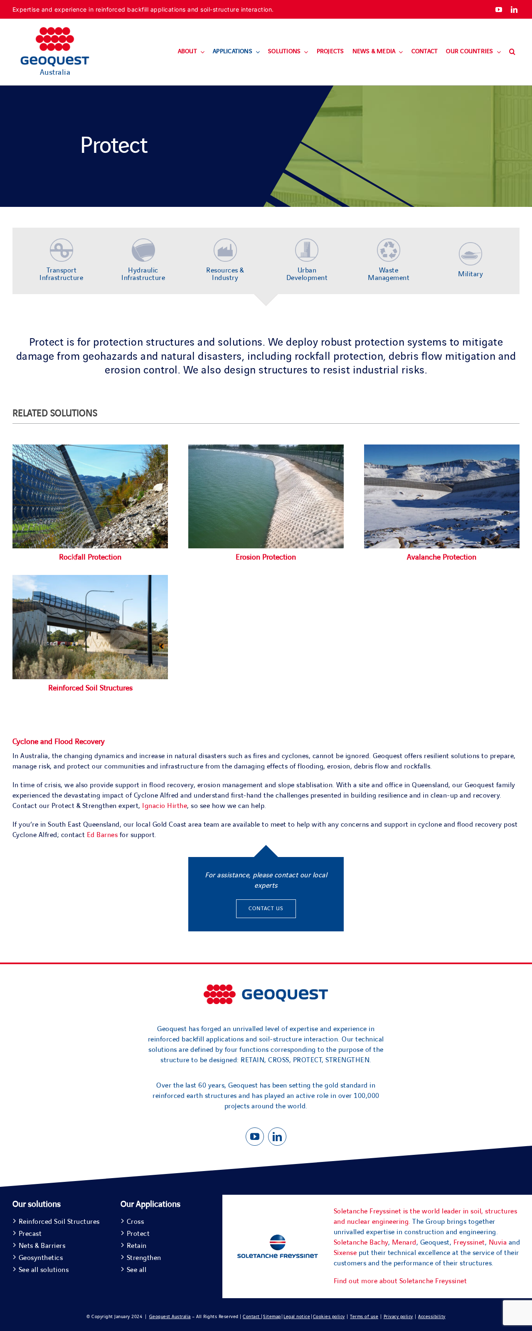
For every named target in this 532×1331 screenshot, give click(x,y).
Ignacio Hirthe (164, 805)
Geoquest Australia (170, 1317)
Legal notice (296, 1317)
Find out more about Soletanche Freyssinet (400, 1281)
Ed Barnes (102, 835)
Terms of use (364, 1317)
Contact (252, 1317)
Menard (404, 1242)
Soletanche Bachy (361, 1242)
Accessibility (432, 1317)
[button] (512, 52)
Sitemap (272, 1317)
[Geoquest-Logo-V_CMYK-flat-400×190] (54, 30)
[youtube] (498, 9)
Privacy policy (398, 1317)
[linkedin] (514, 9)
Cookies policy (329, 1317)
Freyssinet (469, 1242)
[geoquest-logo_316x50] (266, 988)
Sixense (345, 1252)
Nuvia (498, 1242)
